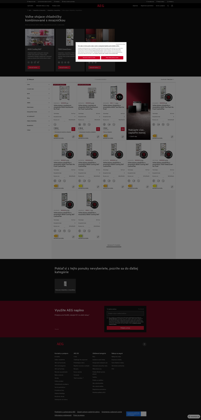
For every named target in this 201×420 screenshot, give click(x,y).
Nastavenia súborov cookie (89, 57)
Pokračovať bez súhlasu (120, 44)
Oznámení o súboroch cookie (99, 53)
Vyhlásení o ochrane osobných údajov (111, 53)
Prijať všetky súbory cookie (112, 57)
